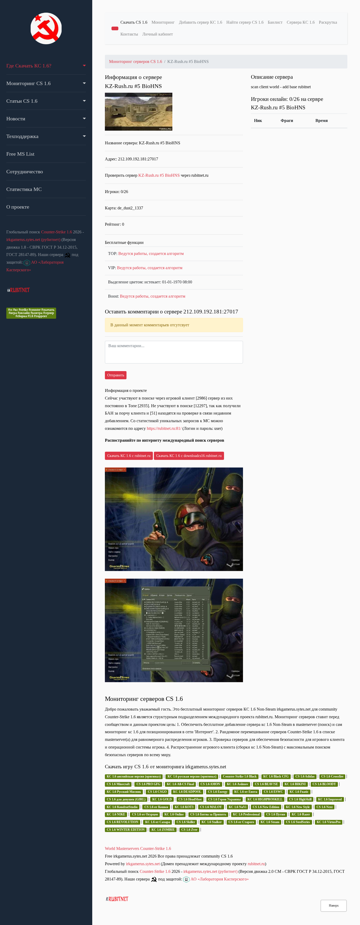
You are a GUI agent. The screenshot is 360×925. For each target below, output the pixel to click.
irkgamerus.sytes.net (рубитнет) (33, 239)
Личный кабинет (157, 34)
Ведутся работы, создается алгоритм (151, 253)
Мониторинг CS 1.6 (28, 83)
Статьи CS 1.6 (21, 101)
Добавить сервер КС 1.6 (200, 22)
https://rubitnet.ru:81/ (164, 428)
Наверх (334, 905)
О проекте (17, 207)
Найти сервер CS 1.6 (245, 22)
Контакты (129, 34)
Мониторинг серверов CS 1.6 (135, 61)
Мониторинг (163, 22)
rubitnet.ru (256, 864)
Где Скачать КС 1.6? (28, 65)
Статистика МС (24, 189)
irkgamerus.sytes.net (143, 864)
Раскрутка (328, 22)
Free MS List (20, 154)
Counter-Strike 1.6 (56, 232)
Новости (15, 118)
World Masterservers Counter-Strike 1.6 (138, 848)
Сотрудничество (24, 171)
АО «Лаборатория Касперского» (219, 879)
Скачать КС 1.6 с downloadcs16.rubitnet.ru (189, 456)
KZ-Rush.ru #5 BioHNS (159, 175)
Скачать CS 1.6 (133, 22)
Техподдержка (22, 136)
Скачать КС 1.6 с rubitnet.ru (128, 456)
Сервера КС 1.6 (301, 22)
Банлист (275, 22)
